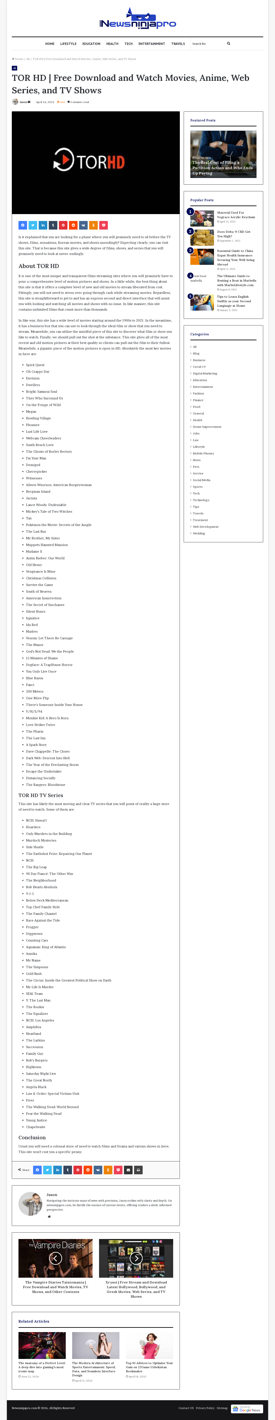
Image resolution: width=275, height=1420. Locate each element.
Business (199, 360)
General (198, 413)
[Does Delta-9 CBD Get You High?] (202, 238)
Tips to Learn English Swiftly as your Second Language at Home (234, 301)
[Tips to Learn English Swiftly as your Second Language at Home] (202, 302)
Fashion (198, 393)
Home (49, 43)
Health (112, 43)
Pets (196, 466)
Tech (128, 43)
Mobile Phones (203, 453)
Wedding (199, 533)
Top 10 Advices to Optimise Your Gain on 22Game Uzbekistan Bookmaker (149, 1367)
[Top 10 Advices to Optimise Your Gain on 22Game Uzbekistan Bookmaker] (149, 1345)
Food (196, 406)
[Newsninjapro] (138, 18)
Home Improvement (207, 426)
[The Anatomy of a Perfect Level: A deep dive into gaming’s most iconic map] (42, 1345)
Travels (178, 43)
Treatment (200, 520)
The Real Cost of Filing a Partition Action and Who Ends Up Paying (222, 168)
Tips (196, 506)
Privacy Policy (205, 1408)
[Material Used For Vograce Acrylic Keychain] (202, 218)
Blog (196, 353)
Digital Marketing (205, 373)
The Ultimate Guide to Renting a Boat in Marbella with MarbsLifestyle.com (236, 280)
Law (196, 440)
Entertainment (152, 43)
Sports (198, 486)
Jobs (196, 433)
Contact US (186, 1408)
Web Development (206, 526)
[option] (223, 154)
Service (198, 473)
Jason (23, 102)
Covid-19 (199, 366)
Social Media (201, 480)
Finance (198, 400)
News (197, 460)
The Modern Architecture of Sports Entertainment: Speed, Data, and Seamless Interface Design (94, 1369)
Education (91, 43)
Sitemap (222, 1408)
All (28, 59)
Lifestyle (68, 43)
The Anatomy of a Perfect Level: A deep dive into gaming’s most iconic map (42, 1367)
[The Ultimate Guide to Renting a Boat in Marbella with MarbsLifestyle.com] (202, 282)
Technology (201, 500)
